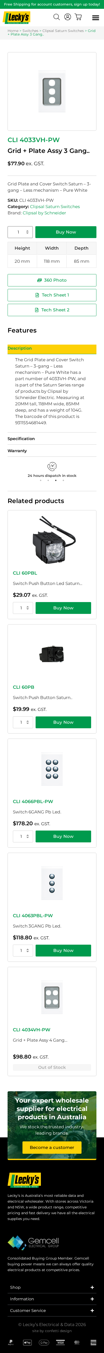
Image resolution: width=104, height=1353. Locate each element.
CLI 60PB (23, 687)
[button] (95, 17)
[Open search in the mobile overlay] (57, 17)
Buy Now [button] (63, 607)
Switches (30, 30)
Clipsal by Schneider (44, 212)
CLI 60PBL (25, 573)
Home (13, 30)
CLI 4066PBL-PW (33, 801)
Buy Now (66, 232)
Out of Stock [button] (52, 1067)
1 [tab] (40, 480)
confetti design (58, 1331)
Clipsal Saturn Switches (63, 30)
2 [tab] (48, 480)
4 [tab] (63, 480)
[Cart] (78, 17)
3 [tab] (55, 480)
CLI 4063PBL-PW (33, 915)
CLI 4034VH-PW (31, 1030)
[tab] (52, 349)
